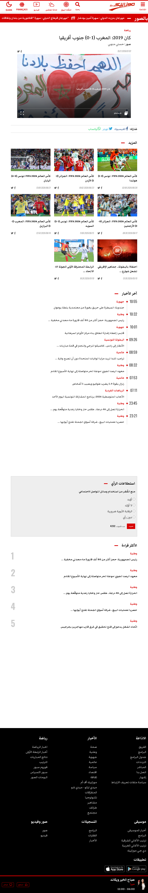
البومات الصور (39, 777)
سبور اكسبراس (38, 772)
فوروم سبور (40, 767)
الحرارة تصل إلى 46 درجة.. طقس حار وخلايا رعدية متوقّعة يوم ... (87, 409)
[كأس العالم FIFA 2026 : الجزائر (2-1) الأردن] (74, 160)
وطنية (120, 314)
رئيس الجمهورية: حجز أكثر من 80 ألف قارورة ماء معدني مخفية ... (86, 320)
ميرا (132, 884)
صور (44, 830)
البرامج (142, 752)
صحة (93, 747)
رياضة (127, 30)
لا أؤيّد (128, 505)
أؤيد (129, 499)
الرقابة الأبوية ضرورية (119, 511)
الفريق (142, 747)
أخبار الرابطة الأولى (36, 752)
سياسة (93, 767)
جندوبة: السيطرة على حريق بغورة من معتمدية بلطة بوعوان (89, 308)
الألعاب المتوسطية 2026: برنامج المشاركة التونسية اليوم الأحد (88, 397)
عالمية (120, 352)
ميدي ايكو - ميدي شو (84, 787)
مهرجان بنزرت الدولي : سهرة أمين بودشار (109, 18)
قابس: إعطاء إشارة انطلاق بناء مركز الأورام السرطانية (94, 333)
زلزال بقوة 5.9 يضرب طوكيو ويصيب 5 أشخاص (98, 384)
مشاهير (92, 802)
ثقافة (93, 777)
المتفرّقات (91, 792)
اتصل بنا (141, 772)
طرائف (93, 807)
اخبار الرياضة (39, 747)
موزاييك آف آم (88, 782)
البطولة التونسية (114, 340)
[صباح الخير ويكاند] (142, 889)
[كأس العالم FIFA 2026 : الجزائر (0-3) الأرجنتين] (117, 205)
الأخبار (93, 840)
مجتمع (92, 812)
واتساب (92, 129)
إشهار (142, 777)
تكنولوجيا (91, 797)
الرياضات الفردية (114, 391)
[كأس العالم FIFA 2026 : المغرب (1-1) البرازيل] (31, 205)
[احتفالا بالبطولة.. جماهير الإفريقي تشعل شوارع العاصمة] (117, 250)
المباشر (141, 767)
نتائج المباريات (38, 757)
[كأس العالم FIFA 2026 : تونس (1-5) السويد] (74, 205)
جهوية (120, 302)
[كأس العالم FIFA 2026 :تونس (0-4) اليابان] (31, 160)
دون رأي (127, 517)
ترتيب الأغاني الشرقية (133, 840)
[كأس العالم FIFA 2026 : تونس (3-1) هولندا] (117, 160)
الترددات (141, 762)
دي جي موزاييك (136, 850)
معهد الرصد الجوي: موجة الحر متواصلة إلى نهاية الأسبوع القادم (87, 371)
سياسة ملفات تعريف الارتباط (128, 782)
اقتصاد (92, 772)
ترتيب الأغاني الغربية (134, 845)
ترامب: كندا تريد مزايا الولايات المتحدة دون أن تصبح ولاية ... (89, 359)
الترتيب (43, 762)
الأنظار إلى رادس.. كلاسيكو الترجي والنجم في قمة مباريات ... (90, 346)
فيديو (44, 835)
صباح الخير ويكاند (122, 879)
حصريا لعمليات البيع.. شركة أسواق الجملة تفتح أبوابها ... (91, 422)
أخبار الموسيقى (136, 830)
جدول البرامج (138, 757)
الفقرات (92, 835)
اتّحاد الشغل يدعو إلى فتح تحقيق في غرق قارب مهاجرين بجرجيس (99, 627)
